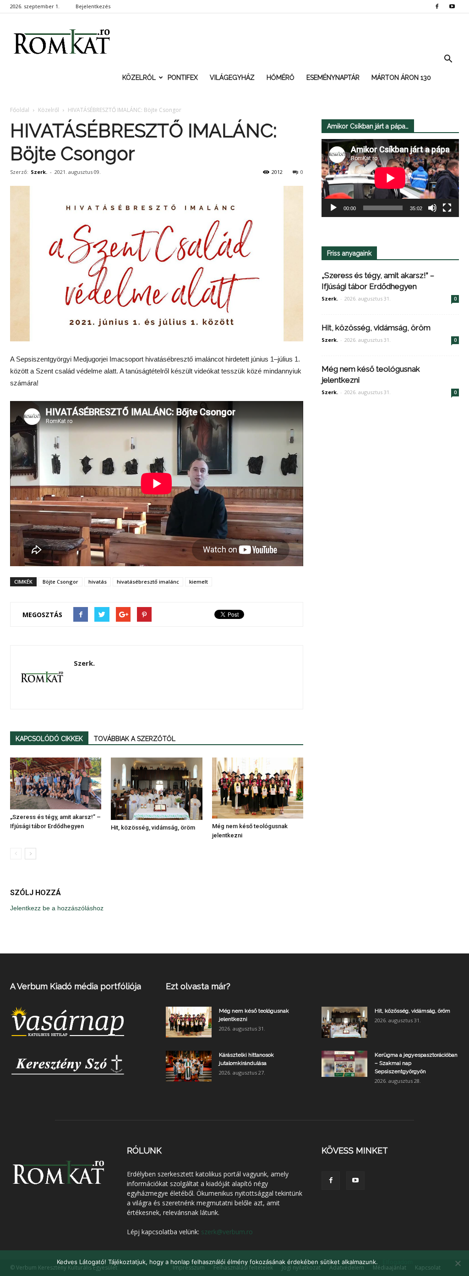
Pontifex (183, 77)
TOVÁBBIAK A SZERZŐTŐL (134, 738)
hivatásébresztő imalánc (148, 581)
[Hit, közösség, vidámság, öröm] (156, 789)
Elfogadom (397, 1261)
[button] (448, 59)
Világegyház (232, 77)
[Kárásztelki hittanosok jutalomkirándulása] (189, 1066)
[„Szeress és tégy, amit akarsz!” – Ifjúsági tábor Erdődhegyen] (55, 783)
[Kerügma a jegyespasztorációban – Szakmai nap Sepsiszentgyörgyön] (344, 1063)
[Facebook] (437, 6)
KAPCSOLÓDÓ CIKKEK (49, 738)
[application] (390, 178)
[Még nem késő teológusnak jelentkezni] (257, 788)
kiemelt (198, 581)
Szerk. (39, 171)
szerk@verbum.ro (227, 1231)
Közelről (139, 77)
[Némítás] (432, 207)
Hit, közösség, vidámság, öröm (153, 827)
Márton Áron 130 (401, 77)
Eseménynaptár (333, 77)
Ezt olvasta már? (198, 986)
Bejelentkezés (93, 6)
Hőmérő (280, 77)
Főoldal (19, 110)
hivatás (97, 581)
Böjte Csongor (60, 581)
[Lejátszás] (333, 207)
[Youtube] (452, 6)
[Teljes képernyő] (447, 207)
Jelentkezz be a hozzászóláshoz (57, 908)
